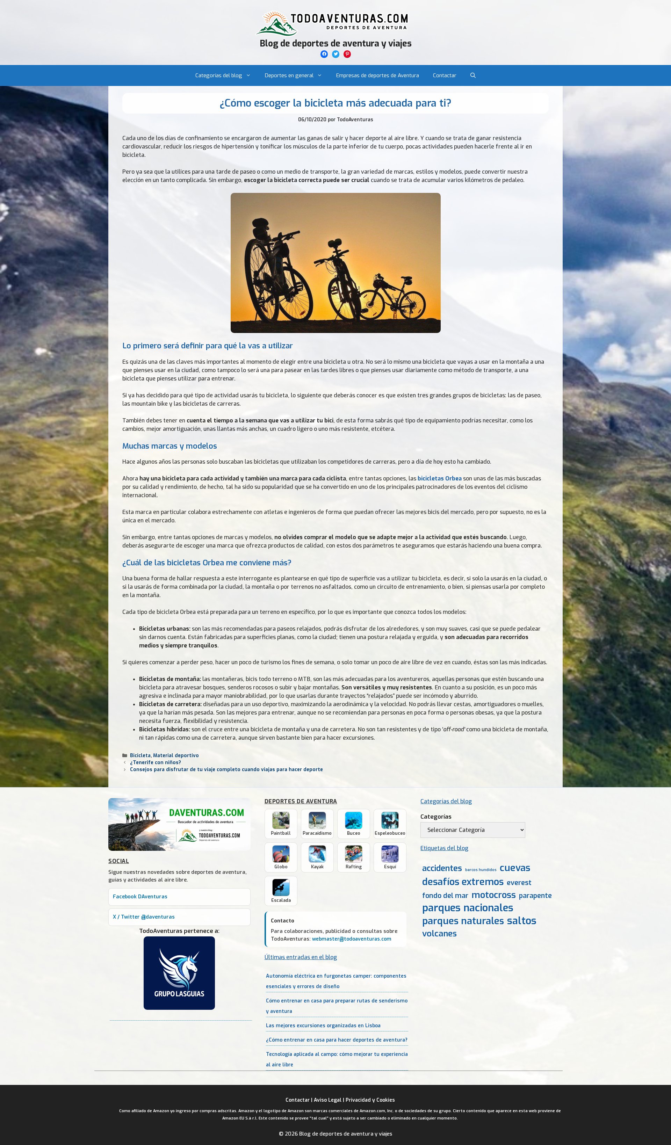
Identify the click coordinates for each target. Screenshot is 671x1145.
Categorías (436, 817)
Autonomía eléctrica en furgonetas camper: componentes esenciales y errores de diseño (336, 981)
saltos (521, 921)
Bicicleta (140, 755)
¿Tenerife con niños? (155, 762)
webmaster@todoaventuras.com (351, 939)
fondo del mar (445, 895)
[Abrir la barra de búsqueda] (473, 75)
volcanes (439, 933)
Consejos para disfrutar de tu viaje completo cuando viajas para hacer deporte (226, 769)
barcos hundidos (481, 869)
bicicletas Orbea (440, 478)
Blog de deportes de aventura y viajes (336, 43)
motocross (493, 895)
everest (519, 882)
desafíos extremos (463, 882)
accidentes (442, 868)
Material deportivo (176, 755)
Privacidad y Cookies (370, 1100)
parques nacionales (467, 908)
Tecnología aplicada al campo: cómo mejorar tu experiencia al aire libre (337, 1059)
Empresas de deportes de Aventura (377, 75)
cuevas (515, 868)
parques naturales (463, 921)
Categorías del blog (218, 75)
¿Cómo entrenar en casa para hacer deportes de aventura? (336, 1040)
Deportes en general (289, 75)
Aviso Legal (327, 1100)
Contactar (444, 75)
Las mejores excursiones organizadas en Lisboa (323, 1025)
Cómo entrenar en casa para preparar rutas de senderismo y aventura (336, 1006)
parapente (535, 895)
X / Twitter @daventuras (144, 917)
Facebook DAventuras (140, 896)
